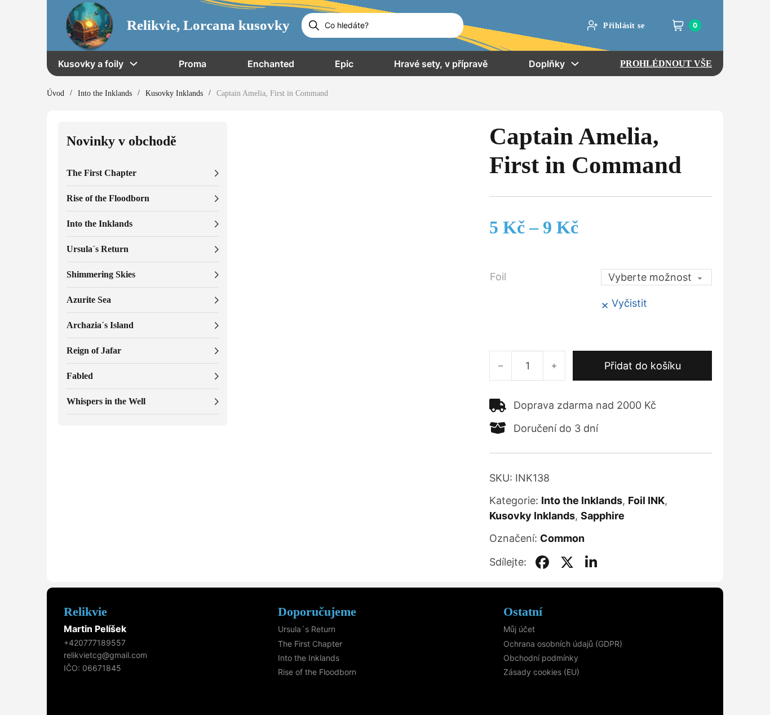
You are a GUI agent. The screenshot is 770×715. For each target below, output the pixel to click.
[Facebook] (542, 562)
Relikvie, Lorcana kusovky (208, 25)
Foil (498, 277)
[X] (567, 562)
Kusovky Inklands (174, 93)
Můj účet (519, 629)
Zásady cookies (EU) (541, 672)
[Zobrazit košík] (678, 25)
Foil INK (646, 500)
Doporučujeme (317, 611)
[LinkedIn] (591, 562)
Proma (192, 63)
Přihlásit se (623, 25)
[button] (143, 173)
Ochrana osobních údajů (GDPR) (562, 643)
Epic (344, 63)
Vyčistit (629, 303)
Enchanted (270, 63)
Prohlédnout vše (666, 63)
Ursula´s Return (306, 629)
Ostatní (522, 611)
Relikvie (85, 611)
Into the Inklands (105, 93)
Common (562, 538)
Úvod (55, 93)
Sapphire (603, 516)
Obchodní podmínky (540, 658)
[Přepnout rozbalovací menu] (133, 63)
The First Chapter (310, 643)
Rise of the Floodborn (317, 672)
